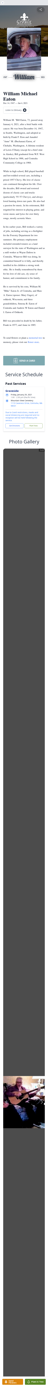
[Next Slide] (42, 1102)
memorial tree (35, 337)
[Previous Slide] (6, 1102)
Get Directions (14, 426)
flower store (33, 342)
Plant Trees (33, 426)
